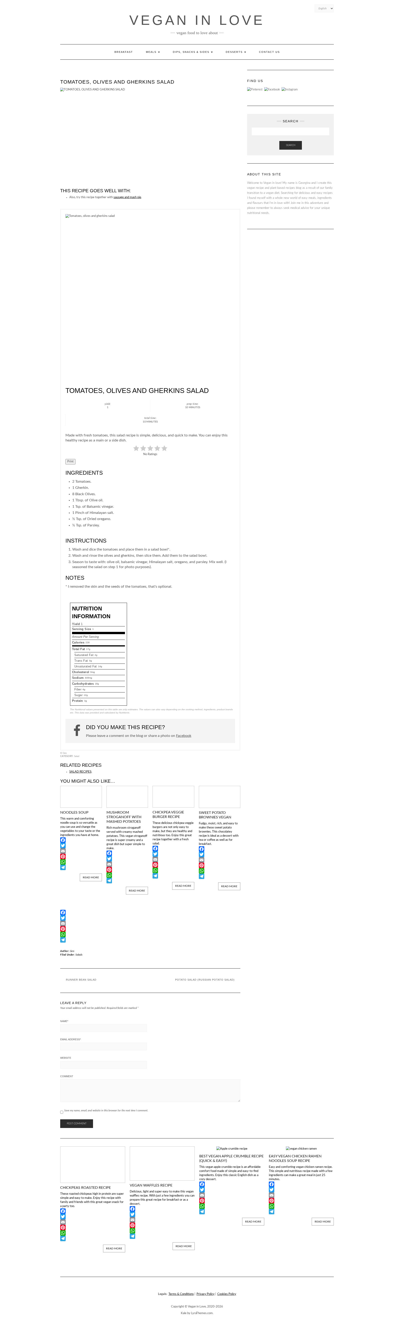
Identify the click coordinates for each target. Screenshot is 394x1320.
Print (70, 461)
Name (64, 1021)
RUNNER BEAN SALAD (81, 979)
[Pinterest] (81, 856)
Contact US (269, 52)
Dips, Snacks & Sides (191, 52)
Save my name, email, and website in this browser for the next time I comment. (106, 1110)
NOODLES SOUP (74, 812)
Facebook (183, 736)
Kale (184, 1313)
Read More (91, 877)
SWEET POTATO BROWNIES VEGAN (215, 815)
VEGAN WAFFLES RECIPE (151, 1185)
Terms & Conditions (181, 1294)
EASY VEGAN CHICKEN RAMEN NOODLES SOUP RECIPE (295, 1158)
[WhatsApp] (81, 862)
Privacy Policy (206, 1294)
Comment (66, 1076)
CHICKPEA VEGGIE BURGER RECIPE (168, 814)
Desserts (235, 52)
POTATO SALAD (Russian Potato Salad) (205, 979)
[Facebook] (81, 840)
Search (290, 145)
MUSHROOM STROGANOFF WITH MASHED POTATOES (123, 817)
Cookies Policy (226, 1294)
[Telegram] (81, 867)
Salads (78, 954)
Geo (72, 951)
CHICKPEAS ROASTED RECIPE (85, 1187)
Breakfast (123, 52)
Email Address (70, 1039)
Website (65, 1057)
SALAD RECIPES (80, 771)
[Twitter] (81, 845)
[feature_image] (81, 796)
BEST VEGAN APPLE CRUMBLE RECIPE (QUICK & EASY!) (231, 1158)
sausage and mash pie (127, 197)
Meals (152, 52)
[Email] (81, 851)
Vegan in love (197, 20)
